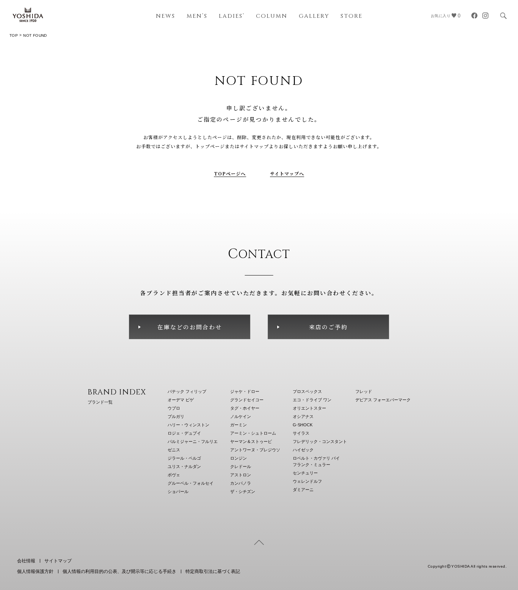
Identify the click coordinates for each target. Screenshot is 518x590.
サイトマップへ (287, 173)
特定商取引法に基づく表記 (212, 571)
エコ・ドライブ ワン (312, 400)
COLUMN (271, 16)
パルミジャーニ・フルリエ (193, 441)
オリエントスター (309, 408)
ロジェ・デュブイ (184, 433)
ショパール (178, 491)
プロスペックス (307, 391)
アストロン (240, 475)
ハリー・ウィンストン (188, 425)
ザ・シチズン (242, 491)
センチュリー (305, 473)
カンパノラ (240, 483)
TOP (13, 35)
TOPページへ (230, 173)
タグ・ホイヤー (244, 408)
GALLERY (314, 16)
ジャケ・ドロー (244, 391)
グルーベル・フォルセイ (190, 483)
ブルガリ (176, 416)
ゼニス (174, 450)
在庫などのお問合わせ (189, 327)
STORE (352, 16)
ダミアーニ (303, 489)
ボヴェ (174, 475)
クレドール (240, 466)
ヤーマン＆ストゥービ (251, 441)
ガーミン (238, 425)
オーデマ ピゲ (181, 400)
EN (482, 547)
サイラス (301, 433)
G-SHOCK (302, 425)
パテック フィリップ (187, 391)
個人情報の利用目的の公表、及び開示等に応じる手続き (119, 571)
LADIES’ (232, 16)
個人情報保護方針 (35, 571)
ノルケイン (240, 416)
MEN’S (197, 16)
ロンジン (238, 458)
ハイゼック (303, 450)
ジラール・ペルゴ (184, 458)
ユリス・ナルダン (184, 466)
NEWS (165, 16)
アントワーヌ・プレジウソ (255, 450)
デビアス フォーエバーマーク (383, 400)
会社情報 (26, 560)
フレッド (363, 391)
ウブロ (174, 408)
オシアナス (303, 416)
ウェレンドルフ (307, 481)
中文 (501, 547)
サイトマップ (58, 560)
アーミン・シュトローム (253, 433)
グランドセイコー (247, 400)
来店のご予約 (328, 327)
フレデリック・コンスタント (320, 441)
